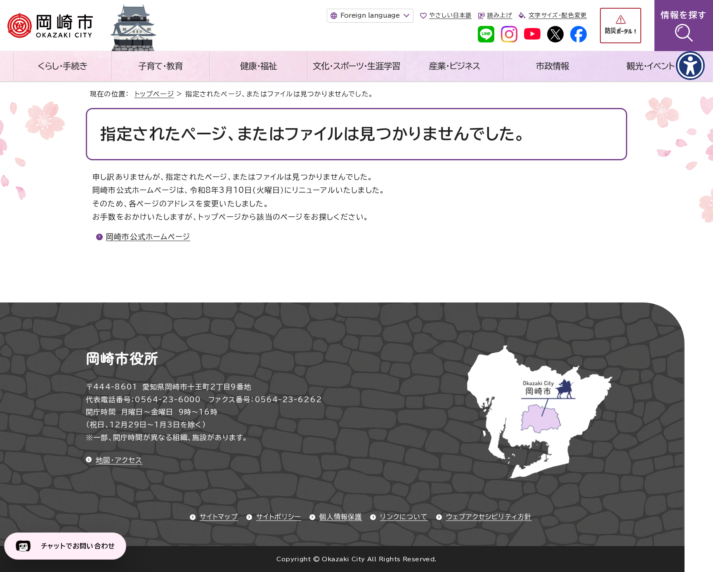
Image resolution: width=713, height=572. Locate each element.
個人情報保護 (340, 516)
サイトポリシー (278, 516)
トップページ (154, 94)
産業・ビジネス (454, 66)
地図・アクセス (119, 460)
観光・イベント (651, 66)
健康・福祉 (258, 66)
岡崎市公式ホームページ (148, 236)
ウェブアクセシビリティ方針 (489, 516)
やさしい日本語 (450, 15)
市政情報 (552, 66)
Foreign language (370, 15)
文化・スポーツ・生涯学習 (356, 66)
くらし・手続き (62, 66)
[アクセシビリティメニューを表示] (690, 65)
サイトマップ (219, 516)
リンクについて (403, 516)
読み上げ (499, 15)
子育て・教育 (160, 66)
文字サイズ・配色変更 (558, 15)
